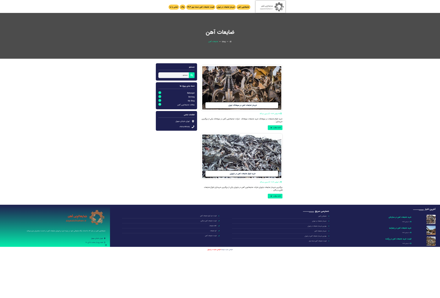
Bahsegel (191, 93)
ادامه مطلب (278, 66)
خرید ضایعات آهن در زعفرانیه (400, 228)
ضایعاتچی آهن (243, 7)
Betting (191, 97)
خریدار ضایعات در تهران (226, 7)
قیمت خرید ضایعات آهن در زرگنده (398, 238)
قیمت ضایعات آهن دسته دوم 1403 (200, 7)
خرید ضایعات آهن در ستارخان (400, 217)
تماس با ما (174, 7)
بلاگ (182, 7)
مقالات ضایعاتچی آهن (186, 104)
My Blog (191, 100)
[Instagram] (106, 245)
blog (224, 41)
